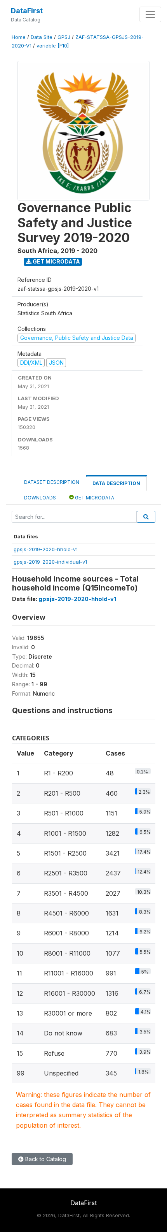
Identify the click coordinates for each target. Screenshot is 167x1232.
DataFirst (27, 11)
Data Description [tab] (116, 483)
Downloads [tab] (40, 498)
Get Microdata (55, 261)
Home (19, 37)
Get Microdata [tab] (94, 498)
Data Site (41, 37)
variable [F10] (53, 46)
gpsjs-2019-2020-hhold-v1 (46, 549)
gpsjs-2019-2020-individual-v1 (50, 562)
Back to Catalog (45, 1159)
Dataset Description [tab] (51, 482)
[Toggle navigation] (150, 14)
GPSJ (63, 37)
